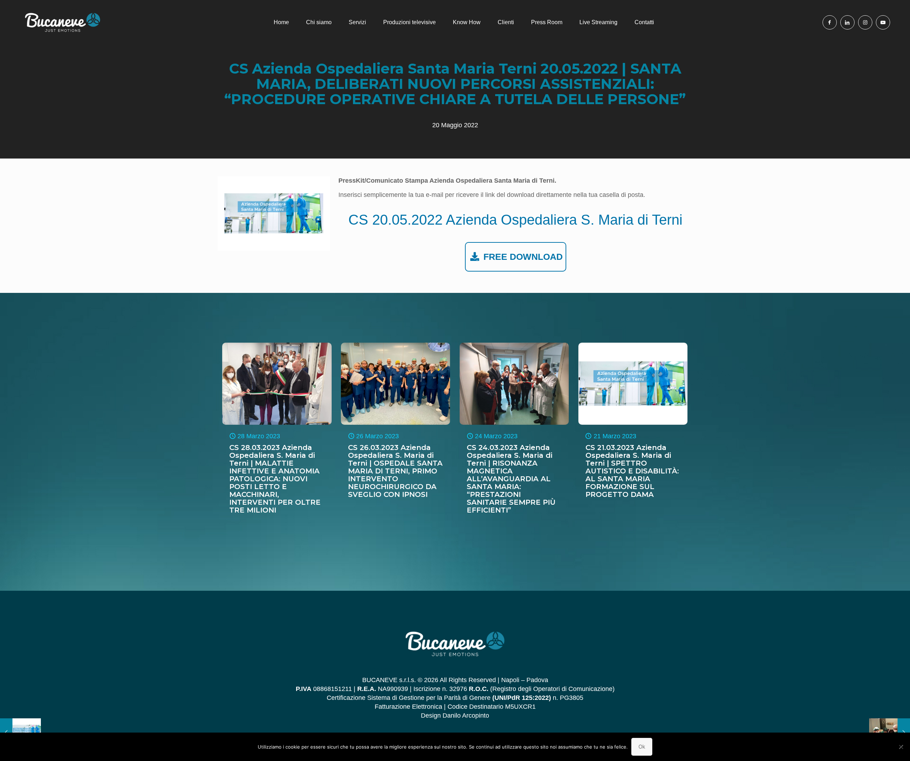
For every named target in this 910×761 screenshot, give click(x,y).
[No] (901, 746)
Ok (641, 746)
